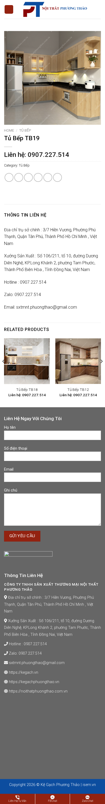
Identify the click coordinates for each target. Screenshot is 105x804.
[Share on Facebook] (18, 177)
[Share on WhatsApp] (9, 177)
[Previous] (3, 372)
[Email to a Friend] (38, 177)
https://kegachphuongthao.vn (34, 682)
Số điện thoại (15, 448)
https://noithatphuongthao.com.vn (38, 691)
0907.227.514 (35, 644)
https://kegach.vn (23, 672)
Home (9, 130)
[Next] (101, 372)
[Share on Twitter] (28, 177)
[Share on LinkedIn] (57, 177)
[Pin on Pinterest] (47, 177)
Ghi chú (10, 490)
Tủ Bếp (25, 130)
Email (8, 469)
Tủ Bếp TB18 (27, 389)
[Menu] (9, 9)
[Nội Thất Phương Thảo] (55, 9)
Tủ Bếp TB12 (78, 389)
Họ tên (10, 427)
